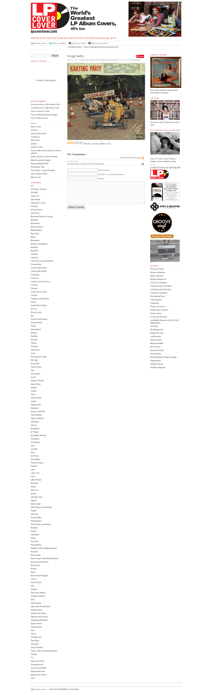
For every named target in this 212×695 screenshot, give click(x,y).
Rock (33, 572)
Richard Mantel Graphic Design (163, 357)
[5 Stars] (81, 142)
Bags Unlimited (156, 276)
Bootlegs (34, 247)
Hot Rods (35, 422)
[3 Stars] (75, 142)
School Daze (36, 582)
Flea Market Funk (157, 296)
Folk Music (35, 350)
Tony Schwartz (37, 647)
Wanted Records (38, 671)
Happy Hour (36, 405)
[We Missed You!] (166, 85)
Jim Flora (34, 456)
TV (32, 658)
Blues (33, 237)
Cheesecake (36, 264)
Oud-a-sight (36, 504)
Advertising (35, 199)
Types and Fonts (38, 661)
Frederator (154, 303)
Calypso (34, 254)
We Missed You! (53, 104)
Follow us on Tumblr (78, 43)
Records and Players (39, 562)
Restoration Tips (38, 167)
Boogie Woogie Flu (158, 279)
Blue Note (35, 234)
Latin (33, 470)
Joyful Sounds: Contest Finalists (44, 157)
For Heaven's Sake (39, 357)
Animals (34, 206)
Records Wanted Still (39, 164)
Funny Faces (36, 367)
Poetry (33, 531)
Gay (32, 370)
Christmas (35, 275)
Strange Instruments (39, 620)
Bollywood (35, 240)
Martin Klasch (156, 340)
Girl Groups (35, 374)
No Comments (135, 60)
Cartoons (34, 257)
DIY (32, 316)
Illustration (35, 429)
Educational (36, 329)
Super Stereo (36, 624)
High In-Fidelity (37, 418)
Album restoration (157, 272)
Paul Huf (34, 514)
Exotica (34, 333)
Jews (33, 452)
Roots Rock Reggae (39, 576)
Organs (34, 500)
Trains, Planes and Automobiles (106, 60)
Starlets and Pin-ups (39, 617)
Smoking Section (38, 596)
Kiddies (34, 466)
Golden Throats (37, 381)
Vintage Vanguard (157, 367)
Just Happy (35, 459)
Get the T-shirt (43, 111)
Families (34, 336)
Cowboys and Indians (40, 299)
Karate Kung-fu (37, 463)
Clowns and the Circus (40, 282)
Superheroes (36, 627)
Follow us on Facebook (99, 43)
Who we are (43, 118)
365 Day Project (157, 269)
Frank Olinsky (156, 300)
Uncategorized (37, 664)
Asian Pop (35, 213)
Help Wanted (36, 415)
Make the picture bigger (48, 115)
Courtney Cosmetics (158, 293)
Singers (34, 589)
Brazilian (34, 251)
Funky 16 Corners (157, 307)
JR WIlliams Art (156, 330)
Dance (33, 302)
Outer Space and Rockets (41, 507)
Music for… (35, 490)
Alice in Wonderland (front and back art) (100, 47)
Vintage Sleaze (156, 364)
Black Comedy (37, 227)
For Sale (34, 360)
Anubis (76, 689)
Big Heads (35, 223)
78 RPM (34, 193)
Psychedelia (36, 545)
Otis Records (155, 354)
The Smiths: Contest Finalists (43, 170)
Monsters (34, 483)
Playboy (34, 528)
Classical (34, 278)
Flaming (34, 346)
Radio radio (36, 555)
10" (32, 186)
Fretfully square (75, 47)
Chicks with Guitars (39, 271)
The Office (35, 641)
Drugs (33, 326)
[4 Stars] (78, 142)
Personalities (36, 517)
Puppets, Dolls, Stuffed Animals (44, 548)
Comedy (34, 285)
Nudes (33, 494)
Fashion (34, 340)
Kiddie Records (156, 333)
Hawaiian (35, 408)
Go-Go (33, 377)
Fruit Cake (35, 363)
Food (33, 353)
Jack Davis (35, 442)
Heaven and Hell (38, 411)
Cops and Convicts (39, 292)
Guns (33, 394)
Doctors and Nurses (39, 319)
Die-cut (34, 309)
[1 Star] (68, 142)
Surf (32, 630)
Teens (33, 634)
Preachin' (35, 541)
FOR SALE (35, 140)
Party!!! (33, 511)
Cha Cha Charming (158, 283)
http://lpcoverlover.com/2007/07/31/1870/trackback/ (85, 164)
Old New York (36, 497)
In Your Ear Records (158, 317)
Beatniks (34, 220)
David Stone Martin (39, 305)
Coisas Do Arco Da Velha (160, 286)
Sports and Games (87, 60)
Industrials (35, 439)
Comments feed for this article (130, 157)
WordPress (64, 689)
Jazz (33, 446)
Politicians (35, 535)
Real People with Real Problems (44, 558)
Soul (33, 599)
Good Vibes (36, 384)
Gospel (34, 388)
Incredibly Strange (38, 435)
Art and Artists (36, 210)
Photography (36, 521)
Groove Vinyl (155, 313)
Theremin (35, 644)
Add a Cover (36, 127)
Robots (34, 569)
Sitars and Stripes (38, 593)
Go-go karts (75, 56)
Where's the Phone (39, 675)
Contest (34, 288)
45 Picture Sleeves (39, 189)
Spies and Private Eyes (40, 606)
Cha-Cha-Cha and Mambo (42, 261)
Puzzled (34, 552)
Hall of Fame (36, 398)
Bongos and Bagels (39, 244)
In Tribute (35, 432)
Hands (33, 401)
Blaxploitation (36, 230)
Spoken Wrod (36, 610)
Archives (34, 130)
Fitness (34, 343)
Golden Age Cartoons (159, 310)
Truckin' (34, 654)
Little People (36, 480)
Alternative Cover (38, 203)
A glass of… (36, 196)
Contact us (35, 137)
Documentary (36, 322)
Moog (33, 487)
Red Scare (35, 565)
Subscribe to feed (40, 43)
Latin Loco (35, 473)
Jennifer (34, 449)
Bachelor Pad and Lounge (42, 216)
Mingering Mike (156, 343)
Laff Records (155, 336)
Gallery (34, 144)
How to (34, 425)
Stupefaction (155, 361)
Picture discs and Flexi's (41, 524)
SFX (32, 586)
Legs (33, 476)
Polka (33, 538)
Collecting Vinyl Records (160, 289)
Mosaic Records (157, 350)
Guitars (34, 391)
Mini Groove (155, 347)
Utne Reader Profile (39, 174)
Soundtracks (36, 603)
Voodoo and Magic (39, 668)
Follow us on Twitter (59, 43)
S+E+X (34, 579)
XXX (32, 678)
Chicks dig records (38, 133)
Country (34, 295)
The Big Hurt (36, 637)
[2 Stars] (71, 142)
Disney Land (36, 312)
